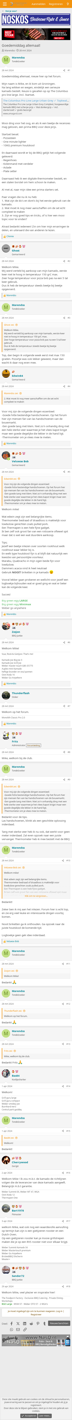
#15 (68, 1131)
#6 (69, 642)
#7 (69, 706)
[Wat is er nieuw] (67, 4)
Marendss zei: (11, 393)
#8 (69, 752)
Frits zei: (8, 1050)
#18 (68, 1286)
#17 (68, 1221)
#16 (68, 1172)
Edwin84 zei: (10, 478)
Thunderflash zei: (13, 1010)
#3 (69, 317)
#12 (68, 1003)
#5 (69, 471)
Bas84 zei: (9, 1137)
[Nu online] (8, 459)
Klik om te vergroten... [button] (36, 895)
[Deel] (64, 70)
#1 (69, 70)
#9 (69, 779)
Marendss (10, 50)
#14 (68, 1086)
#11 (68, 963)
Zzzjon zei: (9, 970)
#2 (69, 261)
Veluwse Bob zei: (12, 867)
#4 (69, 386)
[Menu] (5, 4)
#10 (68, 860)
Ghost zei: (9, 324)
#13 (68, 1044)
